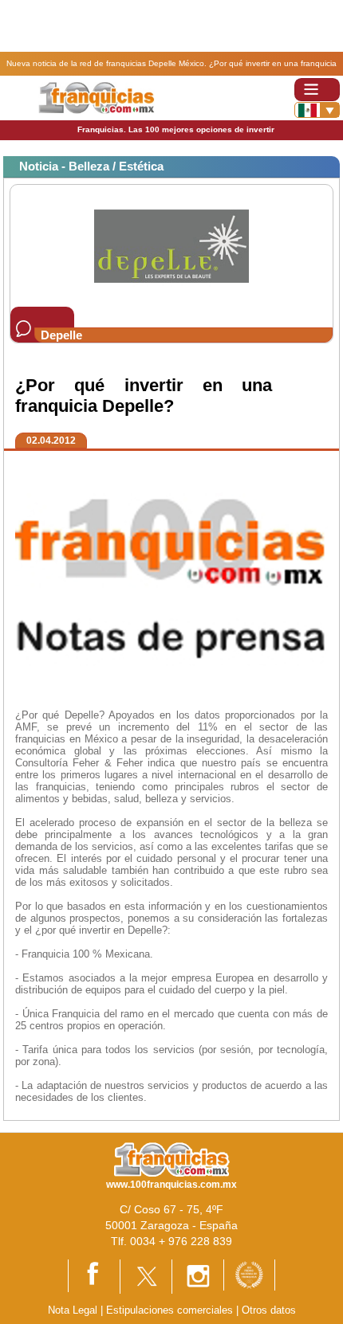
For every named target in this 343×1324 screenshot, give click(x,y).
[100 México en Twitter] (146, 1276)
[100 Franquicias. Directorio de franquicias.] (96, 97)
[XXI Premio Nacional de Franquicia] (249, 1274)
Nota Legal (72, 1310)
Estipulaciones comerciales (171, 1310)
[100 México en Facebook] (94, 1275)
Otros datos (269, 1310)
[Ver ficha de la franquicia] (171, 245)
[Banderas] (317, 110)
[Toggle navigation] (317, 89)
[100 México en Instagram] (198, 1276)
